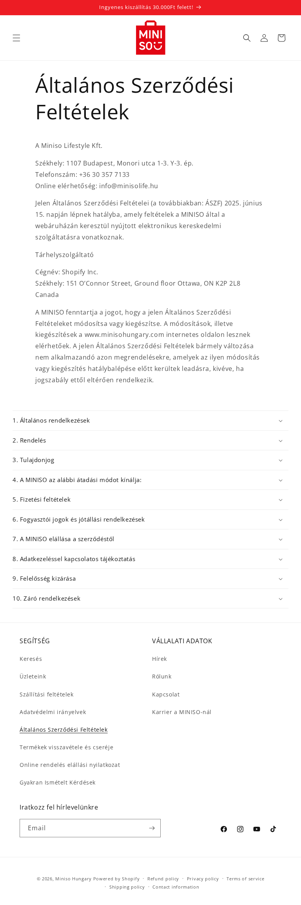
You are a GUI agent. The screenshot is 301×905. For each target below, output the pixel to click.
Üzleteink (33, 676)
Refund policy (163, 879)
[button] (16, 38)
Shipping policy (127, 887)
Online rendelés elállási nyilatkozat (70, 764)
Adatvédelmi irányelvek (53, 712)
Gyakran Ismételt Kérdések (58, 782)
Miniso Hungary (73, 879)
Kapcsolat (166, 694)
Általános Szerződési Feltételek (64, 729)
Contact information (175, 887)
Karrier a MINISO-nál (182, 712)
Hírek (159, 658)
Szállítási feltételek (47, 694)
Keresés (31, 658)
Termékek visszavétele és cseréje (66, 747)
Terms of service (245, 879)
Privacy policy (203, 879)
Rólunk (162, 676)
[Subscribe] (151, 828)
